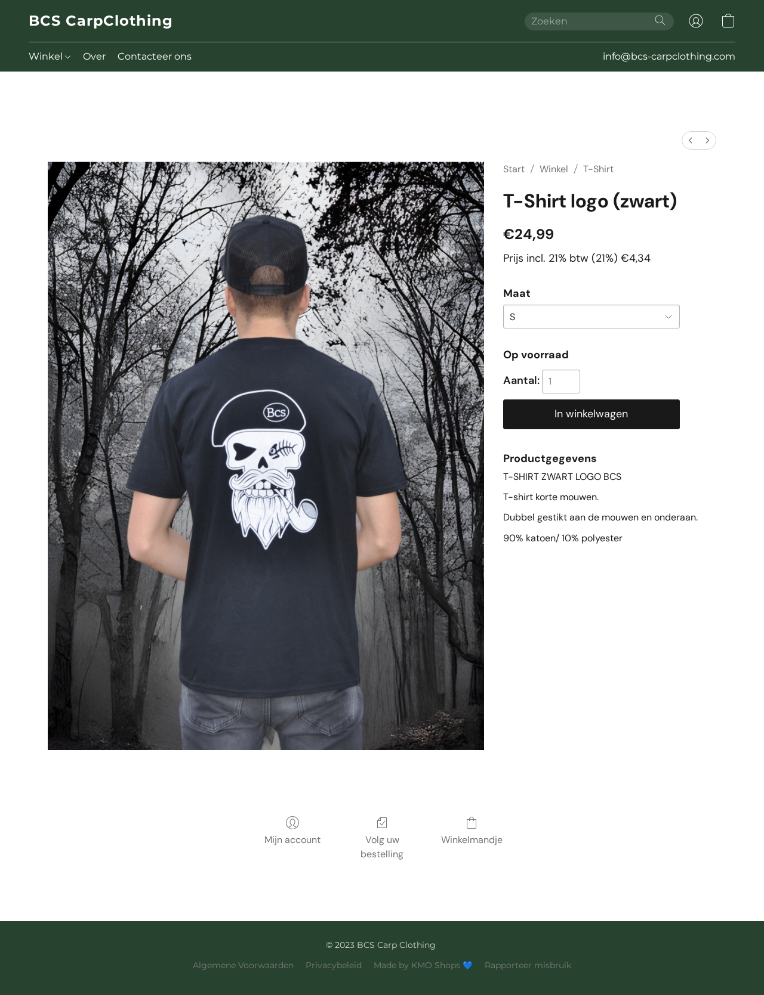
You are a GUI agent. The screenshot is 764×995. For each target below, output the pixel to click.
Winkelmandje (472, 839)
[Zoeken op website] (660, 20)
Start (514, 169)
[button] (101, 21)
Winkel (47, 56)
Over (94, 56)
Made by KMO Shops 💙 (423, 965)
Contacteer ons (155, 56)
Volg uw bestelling (382, 846)
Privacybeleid (334, 965)
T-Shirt (598, 169)
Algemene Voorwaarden (243, 965)
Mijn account (292, 839)
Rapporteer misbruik (528, 965)
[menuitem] (690, 140)
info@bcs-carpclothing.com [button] (669, 56)
